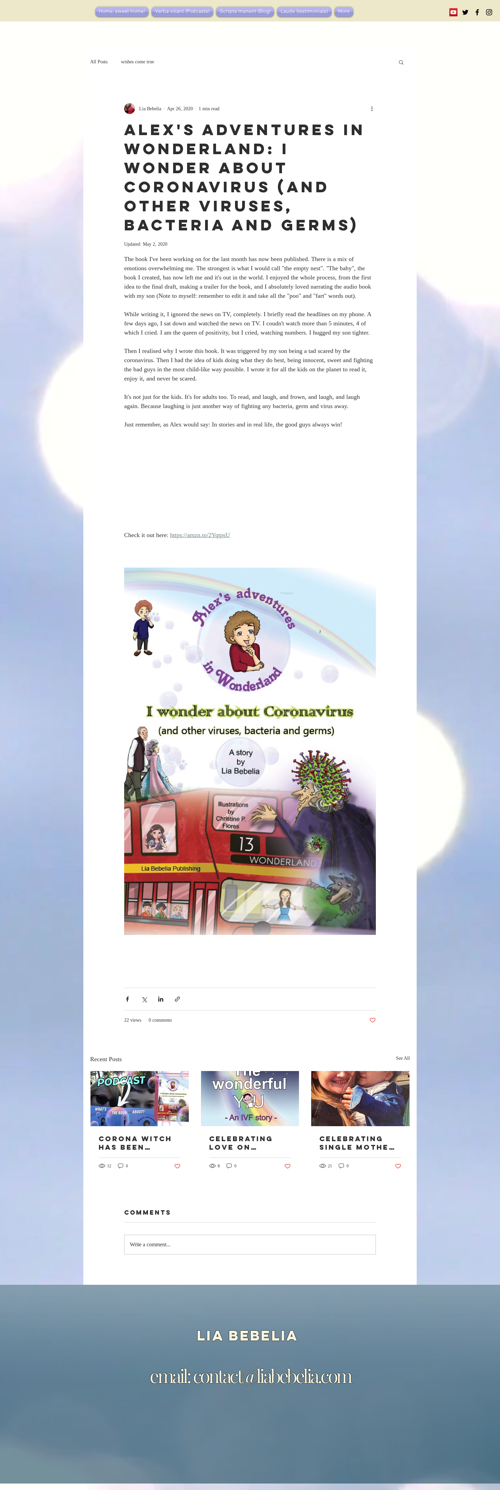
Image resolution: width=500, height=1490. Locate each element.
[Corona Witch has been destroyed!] (139, 1098)
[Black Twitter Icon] (465, 12)
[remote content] (250, 489)
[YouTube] (453, 12)
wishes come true (137, 61)
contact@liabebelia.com (272, 1375)
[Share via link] (177, 999)
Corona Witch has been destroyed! (135, 1142)
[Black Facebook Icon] (477, 12)
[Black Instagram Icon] (489, 12)
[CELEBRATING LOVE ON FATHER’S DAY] (250, 1098)
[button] (401, 62)
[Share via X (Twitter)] (144, 999)
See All (403, 1058)
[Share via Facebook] (127, 999)
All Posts (98, 61)
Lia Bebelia (250, 1335)
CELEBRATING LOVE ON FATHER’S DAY (241, 1142)
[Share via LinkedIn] (160, 999)
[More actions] (372, 108)
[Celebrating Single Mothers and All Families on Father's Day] (360, 1098)
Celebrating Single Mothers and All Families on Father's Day (360, 1142)
